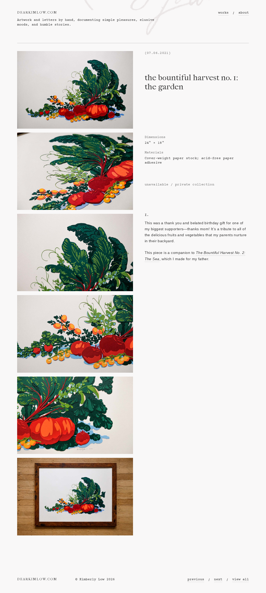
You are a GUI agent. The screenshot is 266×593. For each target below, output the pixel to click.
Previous (196, 579)
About (243, 13)
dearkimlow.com (37, 12)
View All (240, 579)
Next (218, 579)
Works (223, 13)
